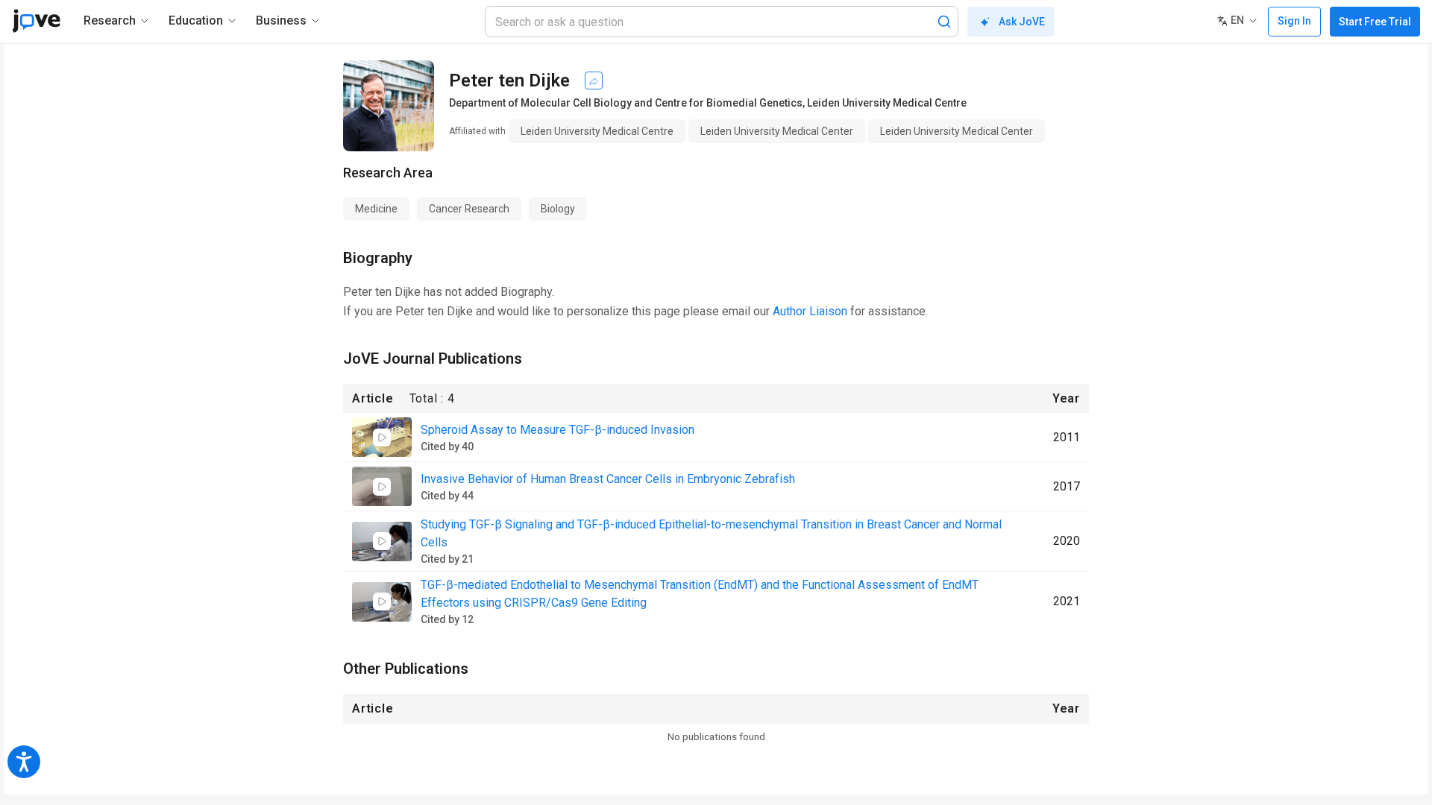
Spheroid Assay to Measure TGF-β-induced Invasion (557, 430)
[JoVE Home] (36, 21)
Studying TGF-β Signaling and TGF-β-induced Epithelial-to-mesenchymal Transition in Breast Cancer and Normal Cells (711, 533)
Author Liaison (810, 311)
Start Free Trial (1375, 22)
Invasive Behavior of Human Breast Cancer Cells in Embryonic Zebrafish (608, 479)
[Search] (944, 21)
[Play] (382, 437)
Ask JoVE (1022, 22)
